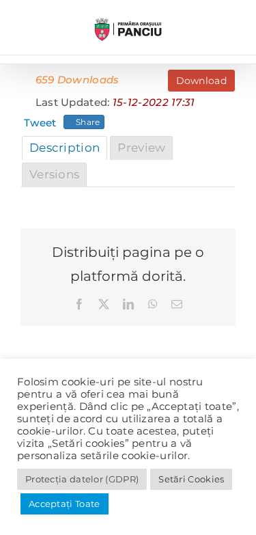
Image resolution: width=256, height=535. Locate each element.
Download (201, 80)
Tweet (40, 122)
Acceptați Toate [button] (64, 503)
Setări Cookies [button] (191, 479)
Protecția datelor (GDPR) (82, 479)
